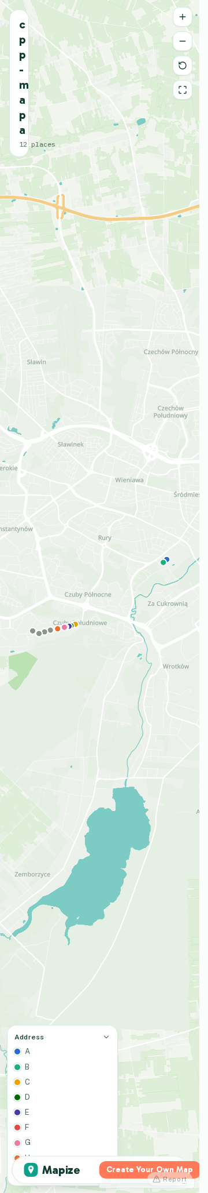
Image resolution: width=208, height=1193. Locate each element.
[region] (99, 596)
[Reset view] (182, 65)
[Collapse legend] (106, 1037)
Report (175, 1179)
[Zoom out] (182, 41)
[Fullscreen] (182, 90)
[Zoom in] (182, 17)
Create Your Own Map (149, 1169)
